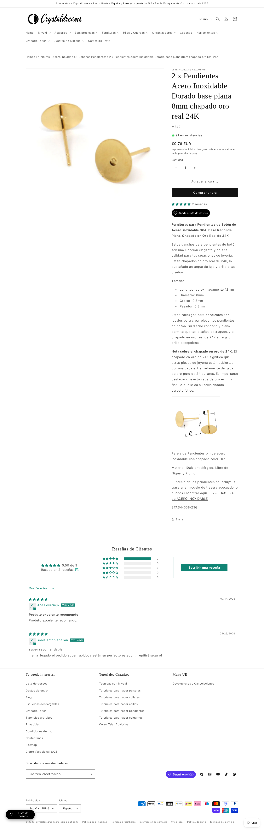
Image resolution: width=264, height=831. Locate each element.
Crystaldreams (44, 822)
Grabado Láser (36, 710)
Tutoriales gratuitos (39, 717)
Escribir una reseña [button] (204, 568)
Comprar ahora (205, 192)
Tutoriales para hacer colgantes (121, 717)
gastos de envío (211, 149)
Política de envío (196, 822)
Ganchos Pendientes (92, 56)
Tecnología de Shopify (65, 822)
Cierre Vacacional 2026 (41, 751)
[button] (44, 33)
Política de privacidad (94, 822)
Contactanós (34, 738)
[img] (38, 599)
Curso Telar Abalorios (113, 724)
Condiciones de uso (39, 731)
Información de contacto (153, 822)
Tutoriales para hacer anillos (118, 704)
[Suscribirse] (91, 773)
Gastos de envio (37, 690)
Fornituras (43, 56)
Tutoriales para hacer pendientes (121, 710)
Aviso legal (177, 822)
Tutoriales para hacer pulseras (120, 690)
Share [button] (179, 519)
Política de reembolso (123, 822)
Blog (29, 697)
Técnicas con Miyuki (113, 683)
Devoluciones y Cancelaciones (193, 683)
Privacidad (33, 724)
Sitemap (31, 744)
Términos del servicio (222, 822)
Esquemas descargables (42, 704)
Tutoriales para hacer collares (119, 697)
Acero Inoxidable (64, 56)
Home (29, 56)
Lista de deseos (36, 683)
